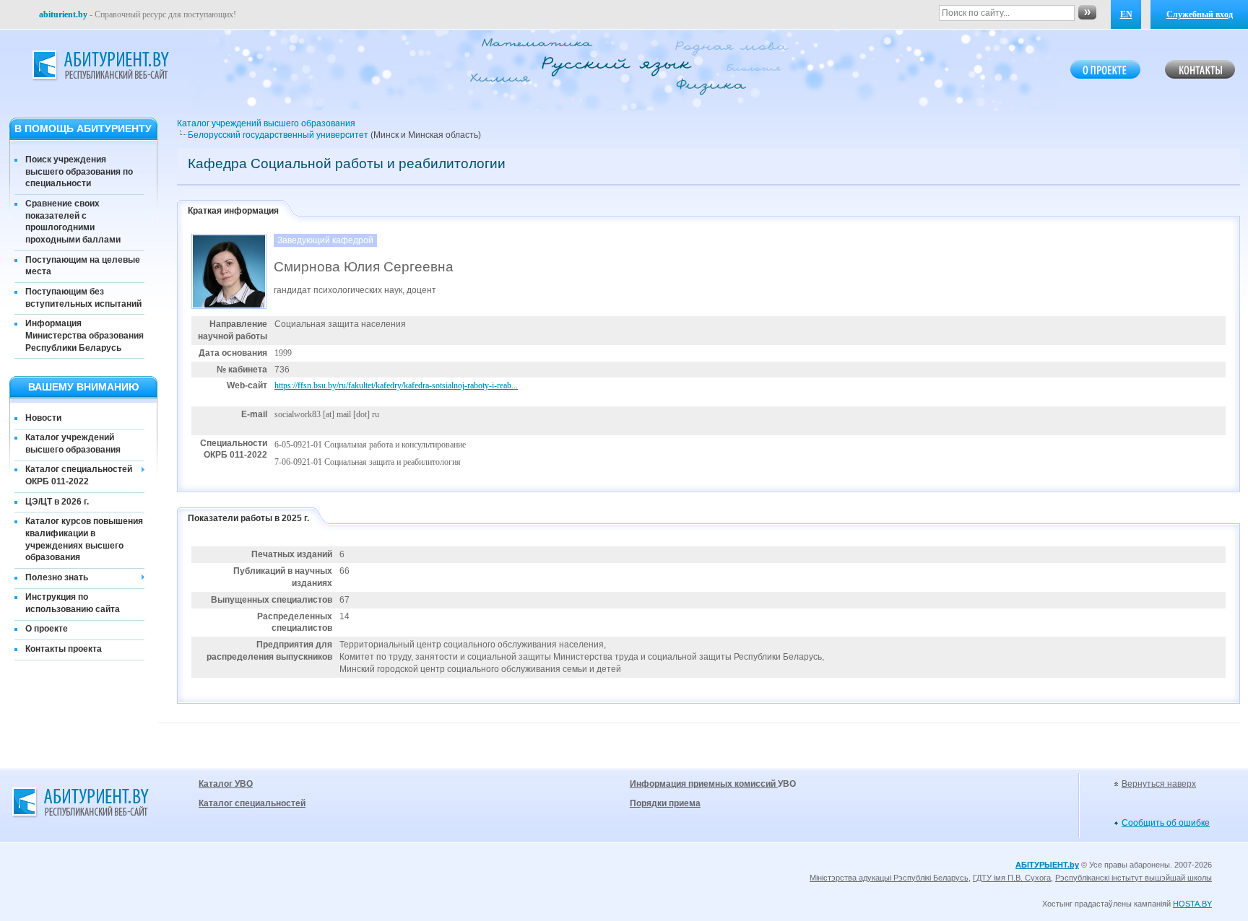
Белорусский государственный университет (278, 135)
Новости (43, 418)
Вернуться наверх (1159, 784)
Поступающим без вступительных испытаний (83, 298)
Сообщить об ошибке (1166, 823)
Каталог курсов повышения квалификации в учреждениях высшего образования (84, 539)
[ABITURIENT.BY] (99, 66)
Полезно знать (56, 577)
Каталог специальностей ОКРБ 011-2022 (78, 475)
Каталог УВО (226, 784)
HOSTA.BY (1192, 903)
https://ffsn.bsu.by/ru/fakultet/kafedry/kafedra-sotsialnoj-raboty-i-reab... (396, 385)
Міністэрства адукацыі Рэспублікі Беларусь (889, 877)
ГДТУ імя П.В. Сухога (1012, 877)
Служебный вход (1199, 14)
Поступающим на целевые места (82, 266)
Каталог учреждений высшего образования (73, 443)
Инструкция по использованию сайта (72, 603)
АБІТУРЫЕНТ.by (1047, 864)
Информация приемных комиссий (704, 784)
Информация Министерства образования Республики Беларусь (84, 335)
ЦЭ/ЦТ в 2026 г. (57, 502)
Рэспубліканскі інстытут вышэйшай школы (1133, 877)
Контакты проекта (63, 649)
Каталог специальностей (252, 803)
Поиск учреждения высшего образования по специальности (79, 171)
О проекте (46, 629)
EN (1126, 14)
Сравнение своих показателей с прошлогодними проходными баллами (73, 221)
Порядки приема (665, 803)
